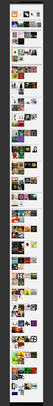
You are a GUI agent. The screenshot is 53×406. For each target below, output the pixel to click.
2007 (12, 240)
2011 (12, 176)
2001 (12, 334)
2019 (12, 46)
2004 (12, 287)
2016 (12, 96)
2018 (12, 63)
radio (34, 1)
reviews (37, 1)
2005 (12, 271)
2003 (12, 303)
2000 (12, 350)
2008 (12, 224)
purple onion (41, 1)
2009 (12, 208)
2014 (12, 128)
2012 (12, 160)
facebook (31, 1)
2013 (12, 144)
